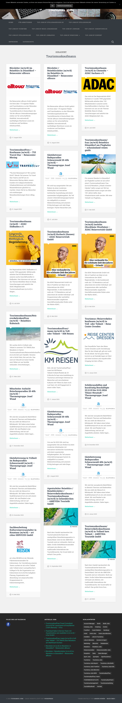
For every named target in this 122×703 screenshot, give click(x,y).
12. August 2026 (54, 143)
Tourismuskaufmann (107, 680)
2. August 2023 (54, 476)
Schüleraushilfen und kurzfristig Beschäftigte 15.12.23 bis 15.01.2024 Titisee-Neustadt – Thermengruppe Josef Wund (97, 391)
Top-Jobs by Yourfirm (18, 29)
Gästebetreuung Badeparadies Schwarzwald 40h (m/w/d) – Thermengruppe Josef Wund (98, 462)
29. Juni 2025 (91, 128)
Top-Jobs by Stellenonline (80, 22)
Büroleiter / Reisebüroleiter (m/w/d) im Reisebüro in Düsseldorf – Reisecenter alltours (60, 73)
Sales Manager (102, 653)
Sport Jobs (87, 656)
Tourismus (87, 660)
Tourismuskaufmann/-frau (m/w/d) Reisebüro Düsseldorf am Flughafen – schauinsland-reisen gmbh (98, 145)
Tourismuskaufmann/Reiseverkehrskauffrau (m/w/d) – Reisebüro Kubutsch (23, 319)
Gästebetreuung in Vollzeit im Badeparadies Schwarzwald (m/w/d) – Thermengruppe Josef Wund (23, 463)
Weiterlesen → (15, 130)
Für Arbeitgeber (25, 22)
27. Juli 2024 (53, 219)
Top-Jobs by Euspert (93, 35)
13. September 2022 (56, 566)
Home (11, 22)
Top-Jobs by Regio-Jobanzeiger (44, 29)
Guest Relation (96, 630)
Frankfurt (87, 630)
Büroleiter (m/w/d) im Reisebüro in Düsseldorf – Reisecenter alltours (23, 70)
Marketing (87, 643)
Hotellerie (86, 637)
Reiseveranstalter (89, 650)
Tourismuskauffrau (105, 673)
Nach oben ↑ (111, 698)
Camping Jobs (88, 627)
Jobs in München (89, 640)
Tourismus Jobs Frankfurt (91, 666)
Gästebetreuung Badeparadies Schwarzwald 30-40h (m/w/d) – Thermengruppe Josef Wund (58, 418)
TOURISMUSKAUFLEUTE (91, 680)
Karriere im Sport (102, 640)
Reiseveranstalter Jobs (103, 650)
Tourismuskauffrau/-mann (92, 676)
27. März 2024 (16, 376)
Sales (94, 653)
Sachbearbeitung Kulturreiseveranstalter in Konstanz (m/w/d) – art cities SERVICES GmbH (23, 531)
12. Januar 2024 (92, 373)
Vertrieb (99, 686)
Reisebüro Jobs (97, 647)
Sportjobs (96, 656)
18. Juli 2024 (16, 303)
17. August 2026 (17, 137)
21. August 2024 (17, 209)
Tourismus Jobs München (91, 670)
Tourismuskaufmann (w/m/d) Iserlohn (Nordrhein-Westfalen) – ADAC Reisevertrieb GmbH (98, 225)
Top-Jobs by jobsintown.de (96, 29)
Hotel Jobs (93, 633)
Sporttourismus (106, 656)
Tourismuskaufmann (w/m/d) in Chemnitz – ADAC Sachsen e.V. (96, 70)
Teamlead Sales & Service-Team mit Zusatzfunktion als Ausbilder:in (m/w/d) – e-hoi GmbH (61, 633)
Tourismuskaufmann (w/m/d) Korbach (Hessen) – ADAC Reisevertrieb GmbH (60, 235)
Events (105, 627)
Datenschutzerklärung (64, 5)
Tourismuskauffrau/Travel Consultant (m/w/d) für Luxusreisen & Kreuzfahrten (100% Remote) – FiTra (60, 625)
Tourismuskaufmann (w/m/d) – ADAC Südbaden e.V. (20, 224)
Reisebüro (87, 647)
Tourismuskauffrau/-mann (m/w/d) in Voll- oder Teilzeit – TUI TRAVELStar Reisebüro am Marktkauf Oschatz (61, 640)
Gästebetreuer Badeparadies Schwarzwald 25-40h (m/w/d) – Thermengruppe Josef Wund (58, 161)
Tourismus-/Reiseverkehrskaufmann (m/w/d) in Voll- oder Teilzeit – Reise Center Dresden (98, 322)
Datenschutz (28, 42)
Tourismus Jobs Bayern (91, 663)
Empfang (98, 627)
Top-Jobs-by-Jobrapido (45, 35)
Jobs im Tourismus (97, 637)
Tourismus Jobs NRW (90, 673)
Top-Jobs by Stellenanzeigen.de (50, 22)
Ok (52, 5)
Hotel (85, 633)
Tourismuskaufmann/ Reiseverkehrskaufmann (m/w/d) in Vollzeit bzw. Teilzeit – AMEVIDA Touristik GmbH (97, 531)
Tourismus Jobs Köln (108, 666)
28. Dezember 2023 (93, 445)
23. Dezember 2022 (18, 515)
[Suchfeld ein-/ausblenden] (112, 42)
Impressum (13, 42)
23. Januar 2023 (92, 514)
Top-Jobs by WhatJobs (69, 35)
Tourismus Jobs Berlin (107, 663)
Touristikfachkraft (89, 686)
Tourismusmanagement (91, 683)
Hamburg (106, 630)
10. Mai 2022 (16, 594)
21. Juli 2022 (91, 599)
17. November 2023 (18, 446)
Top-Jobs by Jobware (71, 29)
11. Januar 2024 (54, 399)
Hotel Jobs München (105, 633)
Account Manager (89, 623)
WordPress (48, 698)
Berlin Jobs (106, 623)
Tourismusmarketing (107, 683)
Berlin (98, 623)
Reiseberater (104, 643)
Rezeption (87, 653)
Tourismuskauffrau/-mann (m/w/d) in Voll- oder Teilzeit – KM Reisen (60, 331)
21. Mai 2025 (91, 210)
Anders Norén (99, 698)
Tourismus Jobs (61, 9)
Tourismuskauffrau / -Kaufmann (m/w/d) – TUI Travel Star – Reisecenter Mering (23, 153)
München (95, 643)
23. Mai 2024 (91, 306)
